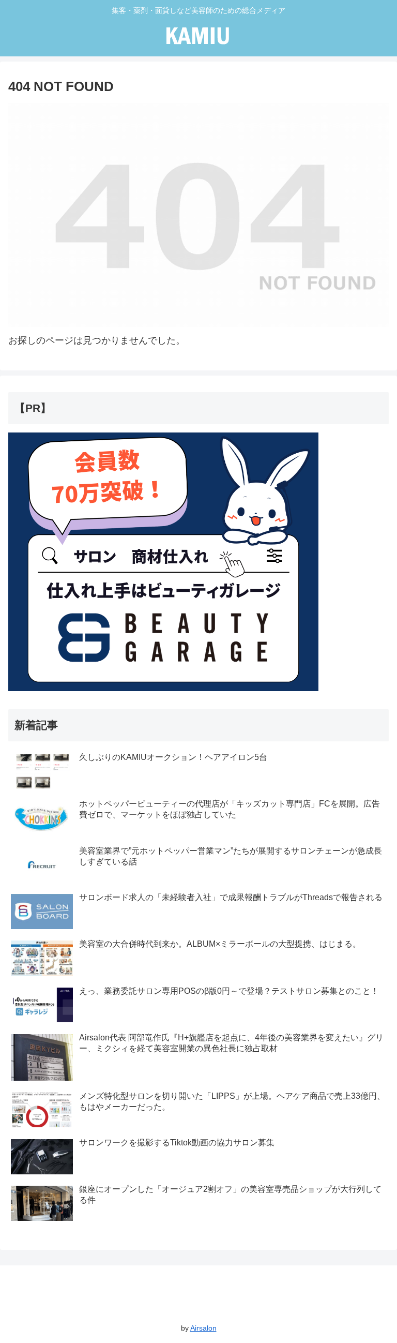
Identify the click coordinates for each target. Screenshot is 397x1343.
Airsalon (203, 1328)
